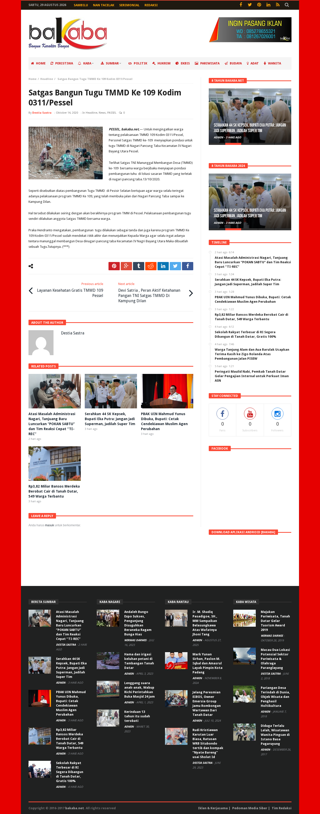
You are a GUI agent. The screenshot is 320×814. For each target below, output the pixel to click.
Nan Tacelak (103, 5)
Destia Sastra (42, 112)
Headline (46, 79)
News (102, 112)
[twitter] (175, 266)
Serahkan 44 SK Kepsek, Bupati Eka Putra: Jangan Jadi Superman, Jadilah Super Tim (110, 419)
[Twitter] (249, 5)
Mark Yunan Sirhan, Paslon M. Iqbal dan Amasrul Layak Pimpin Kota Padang (207, 663)
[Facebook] (240, 5)
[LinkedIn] (268, 5)
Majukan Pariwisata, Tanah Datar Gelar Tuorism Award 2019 (275, 621)
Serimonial (129, 5)
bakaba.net (74, 808)
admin (219, 137)
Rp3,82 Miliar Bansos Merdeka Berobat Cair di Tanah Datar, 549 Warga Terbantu (54, 491)
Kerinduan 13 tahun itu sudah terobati (137, 716)
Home (32, 79)
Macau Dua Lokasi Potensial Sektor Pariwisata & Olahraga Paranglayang (275, 659)
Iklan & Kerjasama (213, 808)
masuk (49, 525)
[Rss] (277, 5)
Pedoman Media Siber (249, 808)
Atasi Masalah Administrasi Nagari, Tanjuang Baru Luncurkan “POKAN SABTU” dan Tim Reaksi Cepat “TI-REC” (51, 424)
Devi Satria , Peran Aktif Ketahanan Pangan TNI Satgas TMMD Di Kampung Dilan (149, 292)
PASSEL (111, 112)
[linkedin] (163, 266)
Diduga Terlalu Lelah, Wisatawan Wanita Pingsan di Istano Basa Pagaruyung (275, 735)
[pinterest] (114, 266)
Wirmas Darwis (135, 640)
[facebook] (187, 266)
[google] (126, 266)
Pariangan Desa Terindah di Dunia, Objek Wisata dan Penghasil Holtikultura (275, 697)
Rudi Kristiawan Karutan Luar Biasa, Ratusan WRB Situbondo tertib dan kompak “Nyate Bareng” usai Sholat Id (207, 743)
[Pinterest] (259, 5)
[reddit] (150, 266)
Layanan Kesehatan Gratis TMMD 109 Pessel (70, 290)
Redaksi (151, 5)
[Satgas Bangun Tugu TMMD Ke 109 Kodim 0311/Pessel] (65, 153)
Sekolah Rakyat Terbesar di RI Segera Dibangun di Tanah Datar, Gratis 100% (69, 772)
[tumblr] (138, 266)
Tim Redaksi (282, 808)
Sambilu (81, 5)
